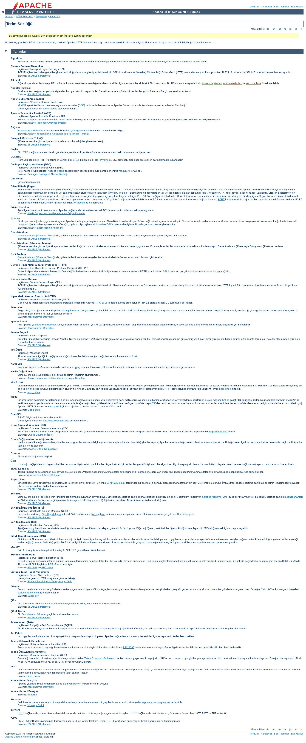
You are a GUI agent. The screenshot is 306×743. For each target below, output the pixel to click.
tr (301, 29)
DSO (81, 105)
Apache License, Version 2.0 (20, 736)
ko (296, 29)
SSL (165, 271)
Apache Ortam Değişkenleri (42, 448)
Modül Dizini (34, 409)
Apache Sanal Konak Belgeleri (44, 475)
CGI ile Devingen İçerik (40, 434)
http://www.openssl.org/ (56, 420)
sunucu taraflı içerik (28, 592)
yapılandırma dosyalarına (156, 702)
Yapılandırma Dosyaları (40, 316)
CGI (109, 224)
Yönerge (32, 694)
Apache (9, 16)
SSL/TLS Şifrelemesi (38, 75)
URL (216, 647)
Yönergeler (266, 6)
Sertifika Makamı (116, 482)
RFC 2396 (128, 647)
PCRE (221, 199)
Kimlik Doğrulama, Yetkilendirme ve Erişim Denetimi (56, 213)
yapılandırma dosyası (78, 310)
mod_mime (33, 392)
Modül (21, 105)
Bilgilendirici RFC (218, 431)
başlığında (225, 388)
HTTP (24, 152)
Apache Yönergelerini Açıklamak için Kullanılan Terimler (58, 133)
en (274, 29)
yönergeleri (75, 683)
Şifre (39, 614)
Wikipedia (79, 202)
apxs (46, 108)
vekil (77, 367)
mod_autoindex (232, 83)
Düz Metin (27, 614)
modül (122, 170)
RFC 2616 (101, 302)
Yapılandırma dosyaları (31, 130)
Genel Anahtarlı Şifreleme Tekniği (36, 235)
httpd (60, 171)
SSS (276, 6)
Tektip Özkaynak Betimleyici (99, 658)
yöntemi (106, 159)
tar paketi (55, 406)
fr (285, 29)
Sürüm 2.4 (54, 16)
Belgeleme (41, 16)
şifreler (123, 91)
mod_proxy (33, 676)
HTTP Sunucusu (24, 16)
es (280, 29)
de (268, 29)
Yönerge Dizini (35, 705)
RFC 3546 (47, 567)
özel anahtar (98, 514)
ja (290, 29)
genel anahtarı (295, 496)
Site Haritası (297, 6)
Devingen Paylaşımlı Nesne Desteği (47, 174)
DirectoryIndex (212, 83)
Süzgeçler (33, 595)
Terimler (285, 6)
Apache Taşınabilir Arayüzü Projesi (46, 122)
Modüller (254, 6)
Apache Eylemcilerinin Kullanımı (45, 227)
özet (134, 356)
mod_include (253, 83)
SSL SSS (32, 567)
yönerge (75, 130)
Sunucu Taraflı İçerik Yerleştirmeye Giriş (49, 581)
